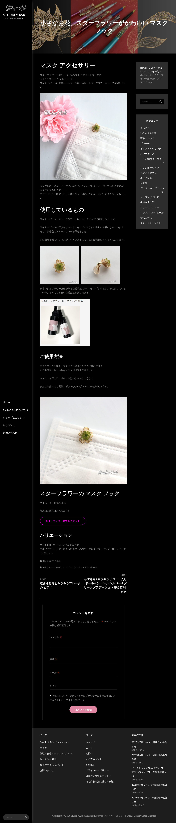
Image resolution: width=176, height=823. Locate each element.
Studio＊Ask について (14, 410)
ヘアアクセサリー (149, 172)
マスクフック (70, 567)
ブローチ (145, 143)
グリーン (50, 567)
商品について (48, 561)
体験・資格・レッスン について (56, 753)
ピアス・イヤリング (150, 148)
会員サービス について (52, 764)
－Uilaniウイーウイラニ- (153, 161)
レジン (96, 567)
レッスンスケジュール (152, 212)
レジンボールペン (149, 167)
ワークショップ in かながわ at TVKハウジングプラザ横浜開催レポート (149, 771)
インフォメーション (150, 222)
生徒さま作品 (147, 202)
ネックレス (146, 178)
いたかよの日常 (148, 133)
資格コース (146, 217)
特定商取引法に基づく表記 (100, 781)
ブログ (43, 747)
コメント (56, 637)
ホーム (6, 402)
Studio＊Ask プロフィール (54, 742)
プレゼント (59, 567)
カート (89, 747)
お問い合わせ (10, 433)
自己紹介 (145, 128)
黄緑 (44, 567)
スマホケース (147, 153)
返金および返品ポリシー (98, 775)
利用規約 (90, 764)
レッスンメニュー (149, 207)
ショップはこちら (12, 417)
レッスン (7, 425)
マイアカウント (94, 759)
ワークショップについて (152, 190)
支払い (89, 753)
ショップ (90, 742)
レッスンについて (149, 197)
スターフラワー (83, 567)
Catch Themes (149, 816)
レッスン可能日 (48, 759)
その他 (57, 561)
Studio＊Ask (14, 14)
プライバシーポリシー (97, 770)
